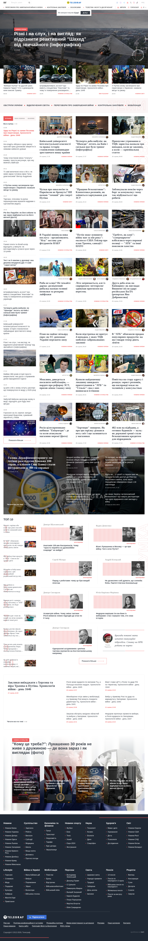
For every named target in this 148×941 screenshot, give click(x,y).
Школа (28, 847)
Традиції (90, 882)
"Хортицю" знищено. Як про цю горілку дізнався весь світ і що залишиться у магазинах (91, 432)
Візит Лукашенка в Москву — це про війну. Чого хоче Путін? (113, 547)
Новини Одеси (11, 839)
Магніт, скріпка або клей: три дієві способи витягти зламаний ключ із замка (12, 528)
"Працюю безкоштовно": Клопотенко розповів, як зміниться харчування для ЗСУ (91, 193)
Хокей (69, 839)
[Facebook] (117, 2)
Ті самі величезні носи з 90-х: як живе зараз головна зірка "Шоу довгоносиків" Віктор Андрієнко (17, 174)
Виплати (29, 836)
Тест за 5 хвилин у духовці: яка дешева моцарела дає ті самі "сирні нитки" (18, 262)
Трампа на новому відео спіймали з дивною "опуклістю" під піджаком (57, 784)
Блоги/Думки (78, 542)
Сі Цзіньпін (71, 885)
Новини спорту (73, 823)
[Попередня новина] (2, 39)
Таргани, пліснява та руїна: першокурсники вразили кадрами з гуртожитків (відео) (19, 201)
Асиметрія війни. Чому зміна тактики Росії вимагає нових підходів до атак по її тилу (62, 615)
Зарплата (29, 828)
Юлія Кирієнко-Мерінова (107, 592)
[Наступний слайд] (146, 7)
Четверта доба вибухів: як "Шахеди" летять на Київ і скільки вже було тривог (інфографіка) (16, 311)
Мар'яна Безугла (73, 903)
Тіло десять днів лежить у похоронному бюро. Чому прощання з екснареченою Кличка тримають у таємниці (12, 647)
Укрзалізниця (51, 850)
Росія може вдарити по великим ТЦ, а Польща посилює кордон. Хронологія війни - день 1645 (83, 684)
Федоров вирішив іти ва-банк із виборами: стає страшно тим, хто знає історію (114, 615)
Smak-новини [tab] (20, 118)
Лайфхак (8, 894)
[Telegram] (124, 2)
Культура (8, 890)
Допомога (29, 855)
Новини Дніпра (11, 836)
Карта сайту (23, 926)
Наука (89, 823)
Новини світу (103, 93)
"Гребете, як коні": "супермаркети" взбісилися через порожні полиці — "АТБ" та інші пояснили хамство (127, 240)
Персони (69, 870)
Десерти (131, 886)
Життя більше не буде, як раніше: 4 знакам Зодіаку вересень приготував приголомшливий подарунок (89, 784)
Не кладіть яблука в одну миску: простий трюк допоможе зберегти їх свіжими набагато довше (19, 146)
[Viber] (120, 3)
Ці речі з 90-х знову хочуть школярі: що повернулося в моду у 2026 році (19, 389)
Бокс (68, 832)
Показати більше (16, 440)
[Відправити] (29, 2)
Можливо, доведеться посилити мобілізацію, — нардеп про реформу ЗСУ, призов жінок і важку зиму (55, 383)
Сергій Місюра (59, 560)
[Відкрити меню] (5, 2)
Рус (143, 2)
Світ (129, 823)
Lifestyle (7, 870)
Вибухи (28, 879)
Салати (131, 890)
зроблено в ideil (137, 932)
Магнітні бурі (10, 898)
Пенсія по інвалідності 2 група (116, 880)
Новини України (139, 93)
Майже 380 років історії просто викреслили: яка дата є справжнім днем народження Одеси (19, 376)
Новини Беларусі (135, 847)
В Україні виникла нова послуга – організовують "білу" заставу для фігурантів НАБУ (54, 239)
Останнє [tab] (8, 118)
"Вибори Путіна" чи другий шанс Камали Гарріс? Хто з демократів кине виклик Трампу (51, 39)
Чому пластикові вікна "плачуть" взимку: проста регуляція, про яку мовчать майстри (18, 160)
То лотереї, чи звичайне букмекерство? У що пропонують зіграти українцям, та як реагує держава (120, 461)
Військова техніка (33, 894)
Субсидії (29, 839)
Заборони (91, 886)
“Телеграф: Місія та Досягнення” (99, 7)
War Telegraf (67, 93)
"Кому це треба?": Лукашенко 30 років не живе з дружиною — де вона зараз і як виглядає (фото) (52, 748)
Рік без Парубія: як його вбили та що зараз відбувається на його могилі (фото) (19, 215)
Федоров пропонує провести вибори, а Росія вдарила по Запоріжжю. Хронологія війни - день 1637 (122, 716)
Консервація (133, 879)
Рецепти (131, 870)
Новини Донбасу (12, 857)
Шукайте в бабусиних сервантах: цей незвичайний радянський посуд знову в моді (13, 573)
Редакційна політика (54, 923)
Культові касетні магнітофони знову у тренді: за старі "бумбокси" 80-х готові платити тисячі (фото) (25, 784)
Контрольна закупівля (56, 7)
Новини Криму (11, 861)
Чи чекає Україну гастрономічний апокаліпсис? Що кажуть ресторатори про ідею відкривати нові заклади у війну (122, 498)
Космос (90, 832)
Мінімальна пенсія (115, 890)
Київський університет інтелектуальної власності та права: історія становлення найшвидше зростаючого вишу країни (17, 328)
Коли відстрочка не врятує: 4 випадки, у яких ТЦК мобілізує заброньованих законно (92, 338)
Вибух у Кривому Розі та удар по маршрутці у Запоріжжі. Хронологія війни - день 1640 (121, 699)
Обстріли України (12, 105)
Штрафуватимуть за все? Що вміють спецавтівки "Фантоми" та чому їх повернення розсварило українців (18, 88)
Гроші (48, 831)
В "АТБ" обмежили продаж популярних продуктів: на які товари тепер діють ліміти (128, 338)
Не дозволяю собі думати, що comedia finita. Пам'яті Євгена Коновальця (123, 582)
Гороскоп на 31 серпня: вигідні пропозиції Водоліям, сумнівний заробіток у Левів (17, 415)
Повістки (49, 875)
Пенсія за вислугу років (115, 895)
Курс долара (51, 846)
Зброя (28, 886)
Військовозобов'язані (54, 886)
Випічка (131, 875)
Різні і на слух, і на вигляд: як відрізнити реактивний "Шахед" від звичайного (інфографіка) (127, 88)
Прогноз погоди (32, 858)
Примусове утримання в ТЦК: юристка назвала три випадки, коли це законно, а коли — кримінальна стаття (128, 147)
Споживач (9, 879)
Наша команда (9, 926)
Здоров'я (111, 823)
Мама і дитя (112, 828)
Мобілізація (134, 105)
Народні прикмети (94, 879)
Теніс (69, 836)
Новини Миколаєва (13, 864)
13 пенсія (111, 875)
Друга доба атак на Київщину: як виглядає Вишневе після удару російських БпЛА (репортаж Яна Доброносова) (126, 290)
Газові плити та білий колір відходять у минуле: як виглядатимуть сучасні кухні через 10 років (19, 247)
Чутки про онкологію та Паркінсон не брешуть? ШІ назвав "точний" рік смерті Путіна (56, 193)
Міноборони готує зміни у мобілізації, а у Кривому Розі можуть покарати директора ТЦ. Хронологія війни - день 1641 (83, 700)
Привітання (9, 901)
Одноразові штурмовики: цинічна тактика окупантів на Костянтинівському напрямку (72, 651)
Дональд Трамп (73, 881)
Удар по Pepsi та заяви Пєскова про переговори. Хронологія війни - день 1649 (56, 88)
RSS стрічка (65, 926)
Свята (89, 870)
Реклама (100, 923)
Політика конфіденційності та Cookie (28, 923)
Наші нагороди (114, 923)
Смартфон (91, 843)
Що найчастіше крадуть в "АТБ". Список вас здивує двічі (13, 558)
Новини (7, 823)
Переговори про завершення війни (74, 105)
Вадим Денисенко (103, 526)
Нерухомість (51, 838)
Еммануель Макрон (74, 888)
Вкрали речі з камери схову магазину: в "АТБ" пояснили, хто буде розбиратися (13, 603)
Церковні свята (93, 875)
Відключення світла (38, 105)
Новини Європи (134, 828)
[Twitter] (130, 2)
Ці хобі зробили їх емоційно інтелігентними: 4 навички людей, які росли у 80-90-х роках (12, 663)
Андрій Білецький (113, 560)
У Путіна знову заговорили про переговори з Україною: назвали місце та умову (90, 88)
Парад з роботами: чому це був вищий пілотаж (71, 582)
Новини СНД (133, 839)
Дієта (110, 836)
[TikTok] (137, 2)
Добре (85, 13)
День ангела (92, 890)
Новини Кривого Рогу (11, 852)
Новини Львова (11, 843)
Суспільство (30, 823)
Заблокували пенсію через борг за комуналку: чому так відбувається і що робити (127, 193)
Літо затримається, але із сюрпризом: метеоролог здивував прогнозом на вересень (90, 287)
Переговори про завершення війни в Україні (24, 7)
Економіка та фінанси (51, 824)
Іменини (90, 894)
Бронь (48, 879)
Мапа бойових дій (33, 875)
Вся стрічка (8, 124)
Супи (130, 882)
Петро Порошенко (74, 900)
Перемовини (31, 882)
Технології (91, 828)
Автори (123, 7)
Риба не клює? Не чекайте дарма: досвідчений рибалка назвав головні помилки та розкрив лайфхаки (55, 289)
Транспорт (50, 834)
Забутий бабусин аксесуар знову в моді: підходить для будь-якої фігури (19, 401)
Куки (76, 13)
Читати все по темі (15, 504)
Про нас (6, 923)
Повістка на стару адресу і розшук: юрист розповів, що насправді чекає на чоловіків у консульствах (127, 383)
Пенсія (109, 870)
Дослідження (113, 843)
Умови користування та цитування (80, 923)
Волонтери (30, 890)
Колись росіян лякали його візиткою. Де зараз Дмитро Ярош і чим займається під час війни (12, 632)
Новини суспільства (29, 93)
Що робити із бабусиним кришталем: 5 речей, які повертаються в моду (12, 588)
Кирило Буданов (73, 896)
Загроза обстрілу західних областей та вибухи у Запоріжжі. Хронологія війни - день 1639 (82, 716)
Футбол (69, 828)
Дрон (89, 839)
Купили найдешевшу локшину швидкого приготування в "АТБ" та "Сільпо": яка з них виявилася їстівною (91, 385)
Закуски (131, 894)
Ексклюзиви (75, 7)
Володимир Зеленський (71, 876)
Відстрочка (50, 882)
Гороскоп (134, 7)
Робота (28, 832)
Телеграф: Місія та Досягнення (44, 926)
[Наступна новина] (145, 39)
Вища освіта (31, 851)
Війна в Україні (32, 870)
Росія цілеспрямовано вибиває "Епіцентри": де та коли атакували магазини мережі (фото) (54, 432)
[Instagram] (133, 2)
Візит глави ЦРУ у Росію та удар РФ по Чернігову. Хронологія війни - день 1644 (122, 684)
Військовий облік (53, 890)
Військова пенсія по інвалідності (116, 886)
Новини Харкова (12, 832)
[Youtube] (127, 2)
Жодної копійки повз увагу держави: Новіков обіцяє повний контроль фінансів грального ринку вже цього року (82, 461)
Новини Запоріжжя (12, 847)
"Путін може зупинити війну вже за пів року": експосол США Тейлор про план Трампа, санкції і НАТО (91, 240)
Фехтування (71, 847)
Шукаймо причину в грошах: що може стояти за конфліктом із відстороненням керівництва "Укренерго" (83, 498)
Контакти (126, 923)
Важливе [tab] (31, 118)
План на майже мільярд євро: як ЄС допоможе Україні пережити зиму (54, 337)
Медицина (30, 843)
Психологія (112, 839)
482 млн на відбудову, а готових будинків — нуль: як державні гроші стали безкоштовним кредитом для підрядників (127, 433)
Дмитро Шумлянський (53, 524)
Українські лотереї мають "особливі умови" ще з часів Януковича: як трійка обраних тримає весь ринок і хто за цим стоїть (82, 478)
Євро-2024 (71, 843)
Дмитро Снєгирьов (51, 592)
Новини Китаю (134, 843)
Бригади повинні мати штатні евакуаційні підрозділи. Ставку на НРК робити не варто (129, 640)
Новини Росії (133, 836)
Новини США (133, 832)
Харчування (112, 832)
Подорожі (9, 886)
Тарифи (49, 842)
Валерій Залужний (74, 892)
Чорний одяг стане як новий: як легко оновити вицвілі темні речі (13, 618)
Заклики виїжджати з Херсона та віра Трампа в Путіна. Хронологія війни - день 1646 (31, 686)
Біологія (90, 836)
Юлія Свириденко (74, 907)
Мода (7, 882)
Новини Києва (10, 828)
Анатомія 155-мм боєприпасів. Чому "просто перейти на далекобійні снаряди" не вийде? (60, 547)
